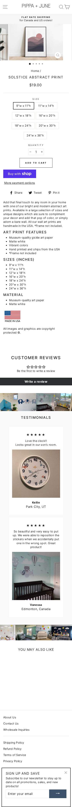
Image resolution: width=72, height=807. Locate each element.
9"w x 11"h (23, 105)
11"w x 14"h (46, 105)
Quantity (36, 145)
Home (35, 70)
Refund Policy (12, 748)
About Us (9, 717)
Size (35, 99)
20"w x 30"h (47, 125)
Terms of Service (14, 755)
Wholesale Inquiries (16, 729)
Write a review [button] (36, 381)
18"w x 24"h (23, 125)
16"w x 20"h (47, 115)
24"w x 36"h (35, 135)
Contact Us (11, 723)
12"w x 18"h (23, 115)
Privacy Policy (12, 761)
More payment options (19, 182)
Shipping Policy (13, 742)
